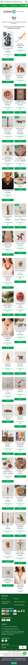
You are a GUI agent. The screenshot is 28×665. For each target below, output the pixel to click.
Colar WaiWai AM (8, 190)
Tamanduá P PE (20, 75)
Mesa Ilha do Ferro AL (20, 217)
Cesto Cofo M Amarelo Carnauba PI (20, 498)
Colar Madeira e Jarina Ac (7, 277)
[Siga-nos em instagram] (3, 640)
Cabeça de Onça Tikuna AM (20, 525)
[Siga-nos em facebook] (6, 640)
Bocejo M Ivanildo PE (20, 271)
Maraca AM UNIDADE (8, 76)
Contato (16, 598)
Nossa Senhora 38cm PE (7, 217)
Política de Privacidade (19, 601)
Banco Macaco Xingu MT (20, 129)
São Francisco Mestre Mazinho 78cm (7, 304)
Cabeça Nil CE (8, 552)
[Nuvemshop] (14, 652)
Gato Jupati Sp (20, 243)
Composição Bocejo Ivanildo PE (7, 158)
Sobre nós (4, 598)
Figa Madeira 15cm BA (8, 498)
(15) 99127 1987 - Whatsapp (10, 626)
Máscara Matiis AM (20, 304)
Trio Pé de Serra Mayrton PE (7, 129)
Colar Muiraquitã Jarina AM (8, 337)
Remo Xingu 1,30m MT (8, 525)
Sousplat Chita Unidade (20, 471)
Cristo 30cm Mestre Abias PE (20, 552)
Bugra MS (7, 364)
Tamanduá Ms (20, 184)
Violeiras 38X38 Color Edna (20, 443)
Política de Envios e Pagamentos (6, 602)
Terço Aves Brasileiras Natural (20, 585)
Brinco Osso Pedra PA (7, 390)
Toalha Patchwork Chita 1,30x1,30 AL (20, 158)
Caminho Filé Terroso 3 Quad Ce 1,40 (7, 244)
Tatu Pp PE (20, 364)
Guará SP (20, 389)
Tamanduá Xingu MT (20, 331)
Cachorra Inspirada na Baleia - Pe (20, 44)
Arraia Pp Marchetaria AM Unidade (8, 471)
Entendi (14, 663)
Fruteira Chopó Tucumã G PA (7, 102)
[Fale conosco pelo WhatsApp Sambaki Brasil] (24, 653)
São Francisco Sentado (8, 443)
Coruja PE (20, 417)
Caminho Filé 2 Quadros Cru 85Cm (20, 102)
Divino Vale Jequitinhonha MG (8, 580)
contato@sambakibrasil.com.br (11, 629)
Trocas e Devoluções (19, 604)
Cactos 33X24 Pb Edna (8, 49)
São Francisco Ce (8, 417)
